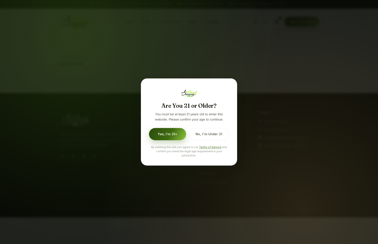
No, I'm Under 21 (209, 134)
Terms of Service (210, 147)
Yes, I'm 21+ (167, 134)
